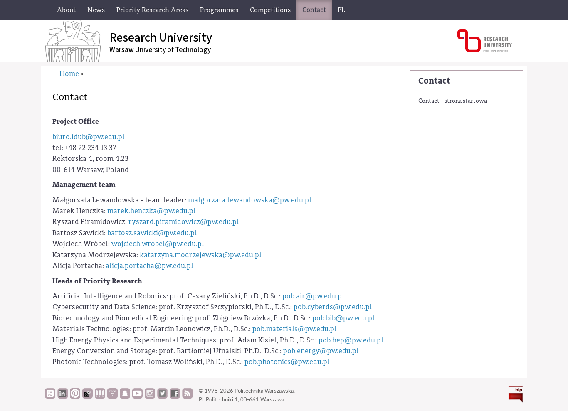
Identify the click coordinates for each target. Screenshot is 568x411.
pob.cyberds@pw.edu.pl (333, 307)
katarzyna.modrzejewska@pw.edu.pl (201, 255)
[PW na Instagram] (150, 396)
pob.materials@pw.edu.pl (294, 329)
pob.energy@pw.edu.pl (321, 351)
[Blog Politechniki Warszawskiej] (112, 396)
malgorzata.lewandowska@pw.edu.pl (249, 200)
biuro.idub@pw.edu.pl (88, 137)
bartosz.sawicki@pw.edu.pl (152, 233)
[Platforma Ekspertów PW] (87, 396)
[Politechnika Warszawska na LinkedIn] (62, 396)
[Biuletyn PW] (100, 396)
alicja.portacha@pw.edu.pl (149, 265)
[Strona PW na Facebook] (175, 396)
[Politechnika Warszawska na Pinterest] (75, 396)
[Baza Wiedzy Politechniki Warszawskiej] (50, 396)
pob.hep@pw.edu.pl (351, 340)
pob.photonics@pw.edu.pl (287, 361)
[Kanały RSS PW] (187, 396)
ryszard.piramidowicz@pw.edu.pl (183, 221)
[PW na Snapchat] (125, 396)
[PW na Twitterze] (162, 396)
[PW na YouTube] (137, 396)
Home (69, 73)
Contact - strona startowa (452, 101)
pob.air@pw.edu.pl (313, 296)
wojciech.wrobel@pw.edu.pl (157, 243)
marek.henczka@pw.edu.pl (151, 211)
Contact (434, 81)
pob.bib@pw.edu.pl (343, 318)
